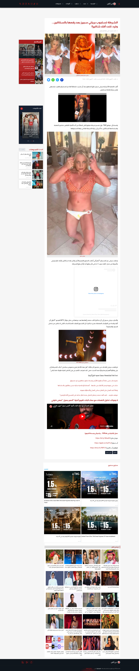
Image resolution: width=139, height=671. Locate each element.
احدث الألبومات (37, 108)
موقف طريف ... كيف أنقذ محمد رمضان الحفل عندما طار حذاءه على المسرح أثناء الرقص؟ (89, 395)
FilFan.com (117, 668)
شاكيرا (115, 452)
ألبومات (68, 3)
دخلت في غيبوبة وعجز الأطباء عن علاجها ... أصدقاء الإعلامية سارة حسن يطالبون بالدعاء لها (88, 385)
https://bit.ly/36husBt (103, 438)
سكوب (77, 3)
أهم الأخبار (37, 42)
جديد (84, 3)
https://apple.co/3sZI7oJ (103, 443)
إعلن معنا (89, 668)
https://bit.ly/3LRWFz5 (98, 448)
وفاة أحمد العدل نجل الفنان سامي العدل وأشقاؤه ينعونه (99, 390)
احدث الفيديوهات (32, 149)
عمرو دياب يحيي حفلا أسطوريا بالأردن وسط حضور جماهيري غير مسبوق (94, 380)
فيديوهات (58, 3)
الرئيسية (93, 3)
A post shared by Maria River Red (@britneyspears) (96, 314)
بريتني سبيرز (109, 452)
